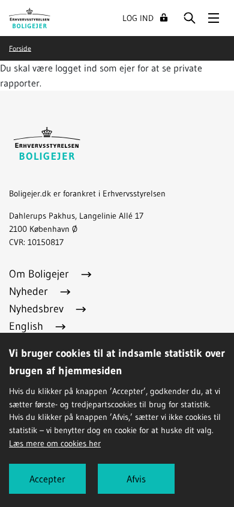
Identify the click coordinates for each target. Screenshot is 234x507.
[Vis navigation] (213, 18)
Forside (20, 47)
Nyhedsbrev (38, 308)
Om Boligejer (40, 274)
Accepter (47, 479)
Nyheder (30, 291)
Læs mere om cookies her (55, 443)
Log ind (138, 18)
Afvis (136, 479)
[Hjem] (29, 17)
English (27, 326)
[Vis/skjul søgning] (189, 18)
